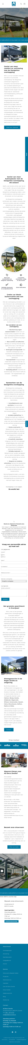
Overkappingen (7, 950)
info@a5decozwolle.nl (9, 1014)
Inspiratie (5, 983)
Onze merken (7, 990)
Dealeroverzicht (7, 993)
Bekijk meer (14, 885)
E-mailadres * (4, 566)
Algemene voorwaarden (14, 1041)
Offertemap (26, 423)
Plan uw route (14, 847)
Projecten (5, 976)
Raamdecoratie (7, 957)
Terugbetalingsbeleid (21, 1039)
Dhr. (4, 555)
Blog (4, 996)
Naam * (3, 560)
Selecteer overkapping (6, 578)
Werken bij (6, 1000)
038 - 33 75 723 (9, 1012)
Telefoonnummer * (5, 572)
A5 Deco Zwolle (10, 1037)
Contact (8, 729)
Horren (5, 963)
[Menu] (3, 4)
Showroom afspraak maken (10, 973)
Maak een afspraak (12, 127)
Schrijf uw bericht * (5, 588)
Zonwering (6, 953)
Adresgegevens (11, 921)
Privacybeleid (12, 1039)
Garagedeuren (7, 960)
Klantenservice (7, 980)
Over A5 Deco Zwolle (9, 986)
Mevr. (4, 557)
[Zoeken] (21, 4)
